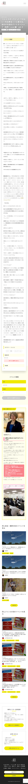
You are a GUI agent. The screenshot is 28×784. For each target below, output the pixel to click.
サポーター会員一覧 (20, 764)
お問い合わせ (23, 768)
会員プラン (14, 766)
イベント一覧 (13, 764)
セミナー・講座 (9, 350)
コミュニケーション (18, 350)
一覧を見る (14, 605)
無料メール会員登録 (21, 766)
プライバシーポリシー (16, 768)
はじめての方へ (7, 764)
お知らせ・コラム (7, 766)
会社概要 (5, 768)
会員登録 (14, 775)
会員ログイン (14, 772)
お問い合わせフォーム (14, 748)
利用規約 (9, 768)
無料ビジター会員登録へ (14, 725)
